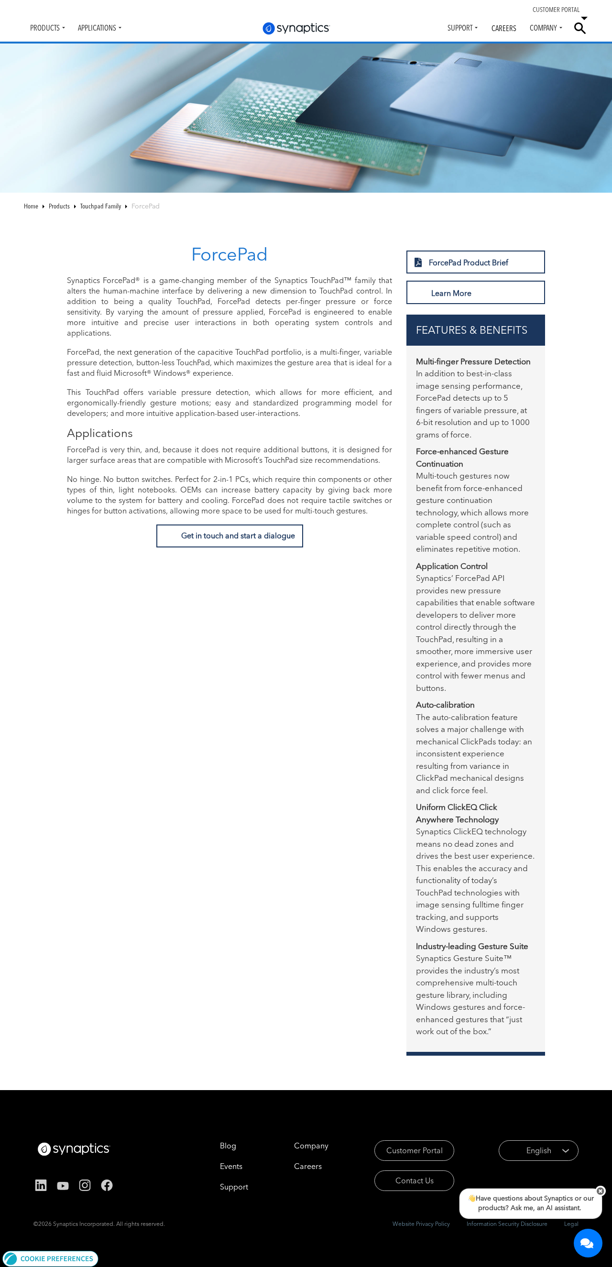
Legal (571, 1223)
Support (460, 28)
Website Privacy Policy (421, 1223)
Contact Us (414, 1180)
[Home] (296, 28)
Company (543, 28)
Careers (504, 28)
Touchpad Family (100, 206)
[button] (50, 1258)
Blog (228, 1145)
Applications (97, 28)
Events (231, 1166)
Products (45, 28)
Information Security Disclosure (507, 1223)
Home (31, 206)
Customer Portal (414, 1150)
